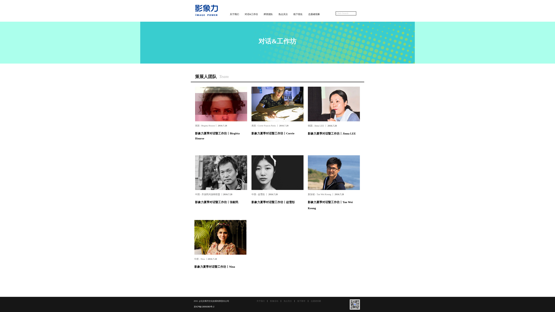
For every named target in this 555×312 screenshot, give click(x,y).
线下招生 (298, 14)
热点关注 (283, 14)
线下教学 (301, 301)
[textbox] (346, 13)
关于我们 (234, 14)
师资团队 (268, 14)
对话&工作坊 (251, 14)
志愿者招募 (314, 14)
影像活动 (274, 301)
